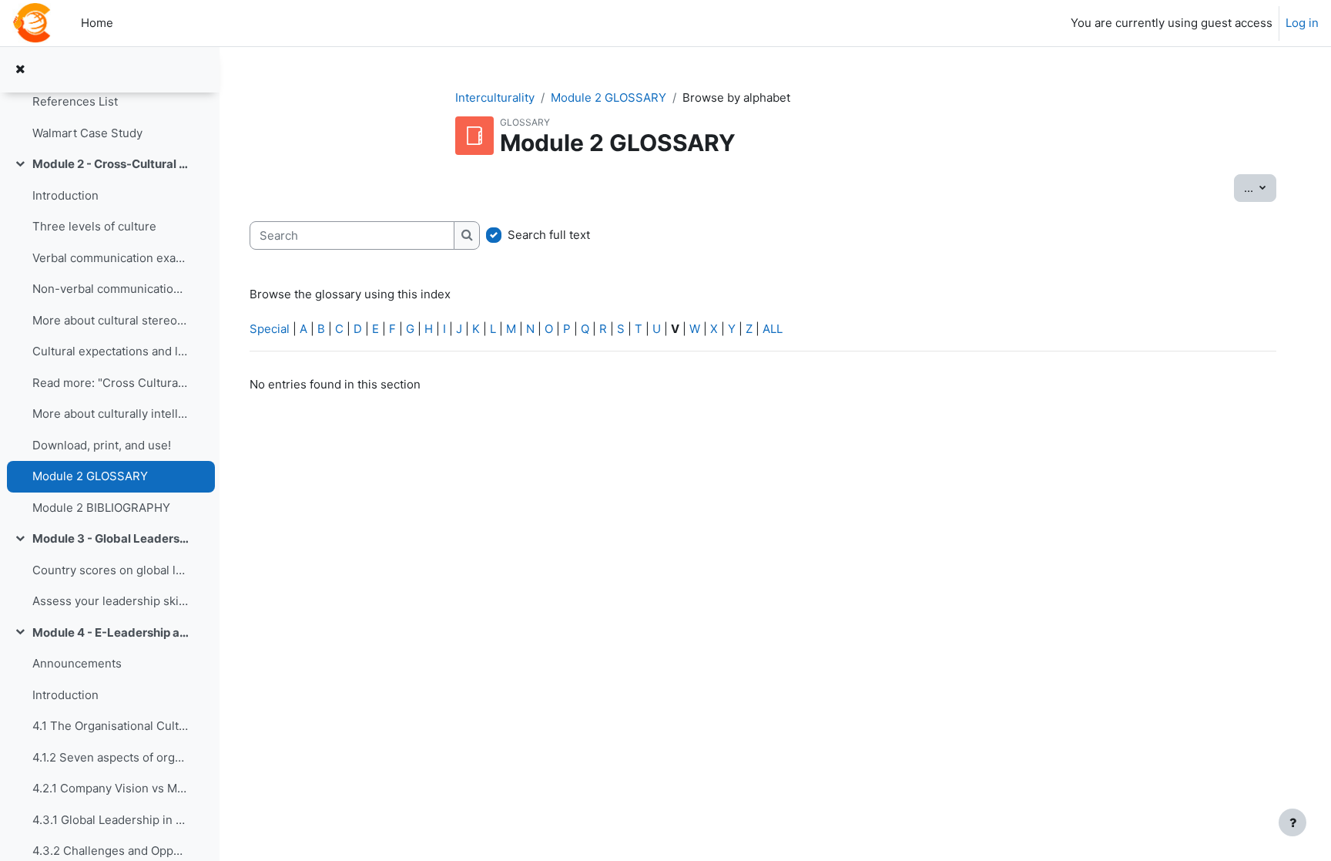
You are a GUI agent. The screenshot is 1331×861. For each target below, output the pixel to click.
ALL (773, 328)
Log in (1302, 22)
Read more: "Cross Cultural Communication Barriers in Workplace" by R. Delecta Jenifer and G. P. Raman (110, 382)
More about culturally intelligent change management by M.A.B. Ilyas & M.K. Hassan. (110, 413)
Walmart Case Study (87, 133)
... (1260, 187)
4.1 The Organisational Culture (110, 725)
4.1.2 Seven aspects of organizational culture (110, 757)
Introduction (65, 195)
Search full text (549, 234)
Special (270, 328)
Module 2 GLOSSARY (90, 476)
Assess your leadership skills (110, 601)
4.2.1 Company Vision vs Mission (110, 788)
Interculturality (495, 97)
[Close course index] (20, 69)
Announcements (77, 663)
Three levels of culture (94, 226)
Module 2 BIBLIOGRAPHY (101, 507)
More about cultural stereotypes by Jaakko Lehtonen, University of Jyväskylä (110, 320)
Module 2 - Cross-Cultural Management (110, 163)
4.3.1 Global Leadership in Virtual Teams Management (110, 819)
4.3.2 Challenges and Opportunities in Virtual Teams (110, 850)
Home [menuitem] (97, 22)
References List (75, 101)
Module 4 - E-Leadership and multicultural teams (110, 632)
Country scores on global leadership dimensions (110, 570)
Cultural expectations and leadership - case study (110, 351)
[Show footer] (1292, 822)
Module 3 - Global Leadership (110, 538)
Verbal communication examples (110, 258)
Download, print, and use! (101, 445)
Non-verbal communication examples (110, 288)
